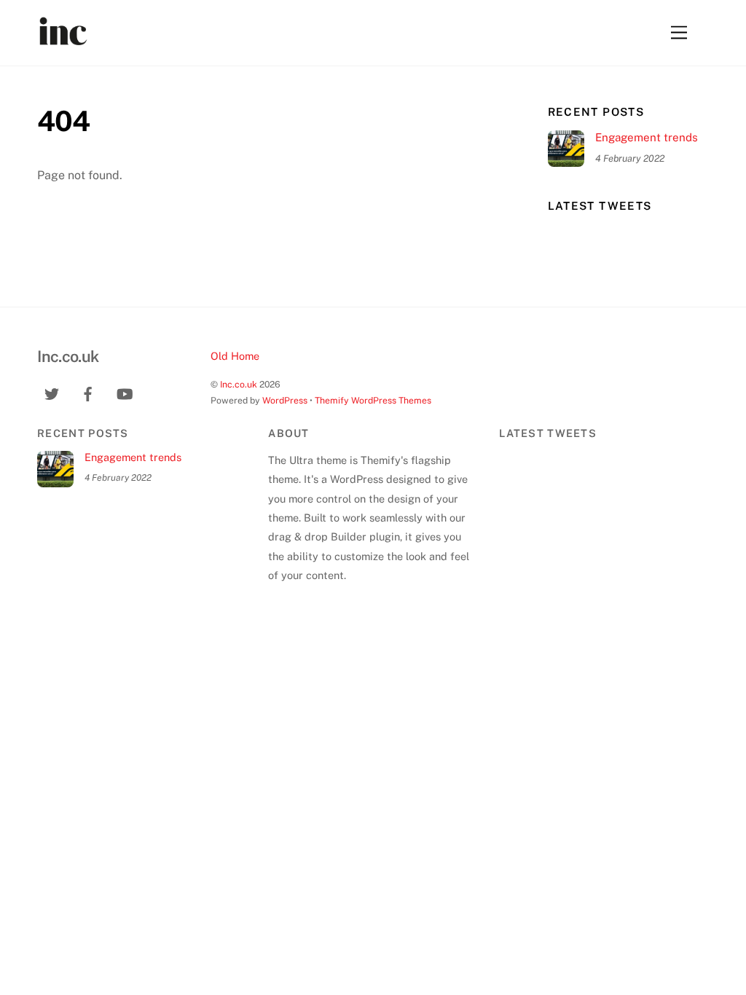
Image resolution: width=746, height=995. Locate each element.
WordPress (284, 400)
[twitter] (51, 392)
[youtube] (124, 392)
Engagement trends (646, 137)
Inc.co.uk (238, 384)
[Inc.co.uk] (62, 38)
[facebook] (88, 392)
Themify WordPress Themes (373, 400)
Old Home (235, 356)
